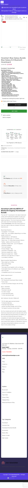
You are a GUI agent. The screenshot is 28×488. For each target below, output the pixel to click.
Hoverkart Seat (5, 425)
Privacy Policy (5, 397)
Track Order (19, 18)
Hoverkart (15, 16)
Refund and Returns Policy (8, 402)
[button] (3, 33)
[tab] (14, 205)
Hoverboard (10, 16)
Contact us (4, 364)
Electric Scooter (14, 17)
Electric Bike (8, 18)
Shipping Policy (5, 399)
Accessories (8, 17)
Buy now (14, 111)
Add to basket (18, 104)
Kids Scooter (14, 18)
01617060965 (7, 352)
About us (4, 366)
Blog (3, 371)
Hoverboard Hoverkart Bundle (9, 427)
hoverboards (8, 223)
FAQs (3, 369)
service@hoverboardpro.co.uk (10, 355)
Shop (6, 16)
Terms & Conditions (6, 392)
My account (5, 389)
